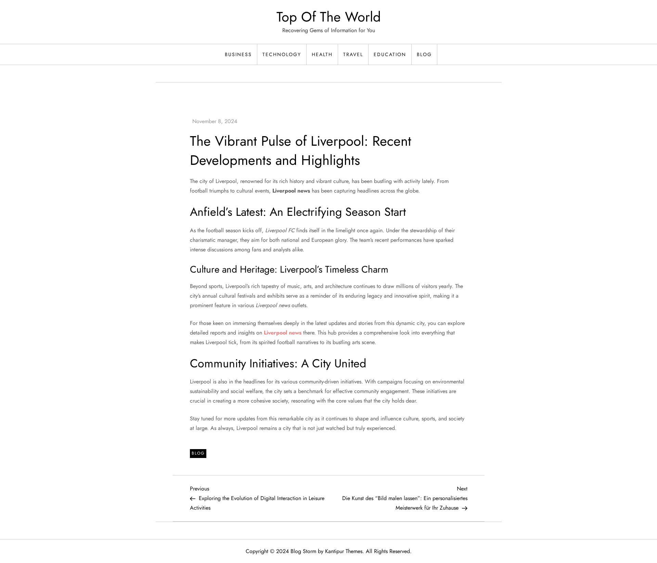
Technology (281, 54)
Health (322, 54)
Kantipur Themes (343, 551)
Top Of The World (328, 17)
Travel (353, 54)
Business (238, 54)
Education (390, 54)
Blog (424, 54)
